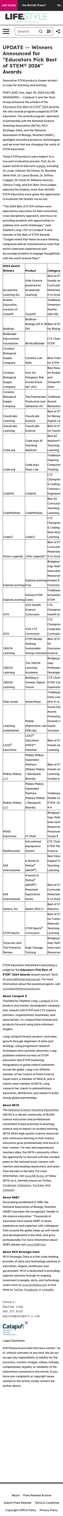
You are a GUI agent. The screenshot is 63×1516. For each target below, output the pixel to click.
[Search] (41, 31)
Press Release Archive (37, 1495)
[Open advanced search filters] (49, 31)
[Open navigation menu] (6, 31)
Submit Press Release (17, 1502)
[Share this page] (58, 31)
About (16, 1495)
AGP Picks (9, 5)
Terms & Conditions (47, 1502)
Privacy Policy (48, 1510)
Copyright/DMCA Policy (20, 1510)
